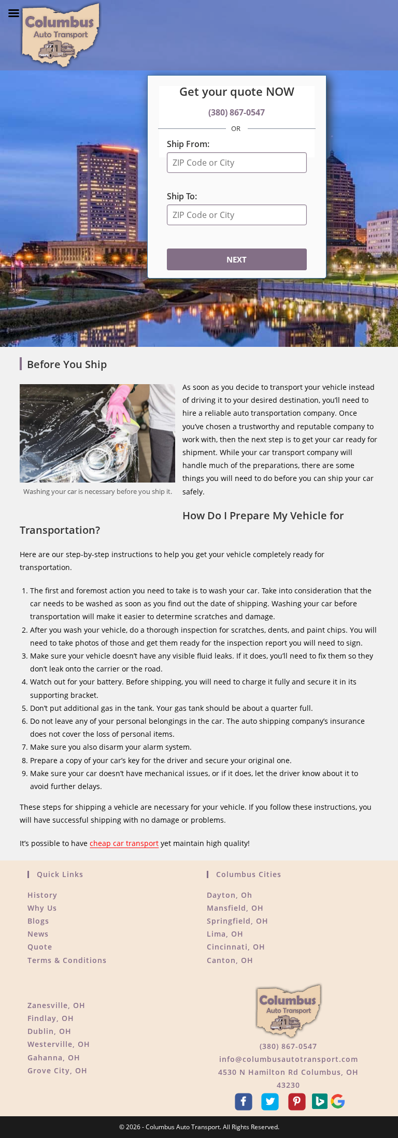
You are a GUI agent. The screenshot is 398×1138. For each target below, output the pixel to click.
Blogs (38, 921)
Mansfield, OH (235, 908)
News (38, 934)
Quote (39, 947)
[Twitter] (271, 1100)
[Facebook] (245, 1100)
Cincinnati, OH (236, 947)
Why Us (42, 908)
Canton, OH (230, 960)
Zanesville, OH (56, 1005)
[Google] (338, 1100)
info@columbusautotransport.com (288, 1059)
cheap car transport (124, 843)
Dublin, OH (49, 1031)
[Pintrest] (298, 1100)
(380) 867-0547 (236, 112)
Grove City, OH (57, 1070)
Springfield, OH (237, 921)
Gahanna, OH (53, 1057)
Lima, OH (225, 934)
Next (236, 259)
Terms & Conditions (67, 960)
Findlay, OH (50, 1018)
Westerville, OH (58, 1044)
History (42, 895)
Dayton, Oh (229, 895)
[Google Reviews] (321, 1100)
